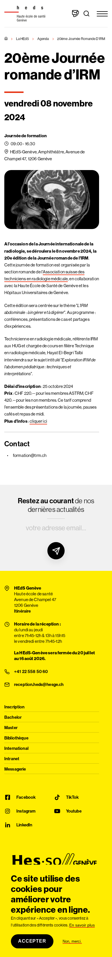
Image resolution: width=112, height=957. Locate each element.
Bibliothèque (16, 738)
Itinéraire (22, 611)
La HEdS (22, 39)
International (16, 748)
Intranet (11, 758)
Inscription (14, 707)
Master (11, 727)
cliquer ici (38, 421)
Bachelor (13, 717)
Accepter (32, 941)
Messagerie (15, 769)
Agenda (43, 39)
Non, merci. (72, 941)
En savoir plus (82, 925)
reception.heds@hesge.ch (38, 684)
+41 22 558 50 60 (31, 671)
